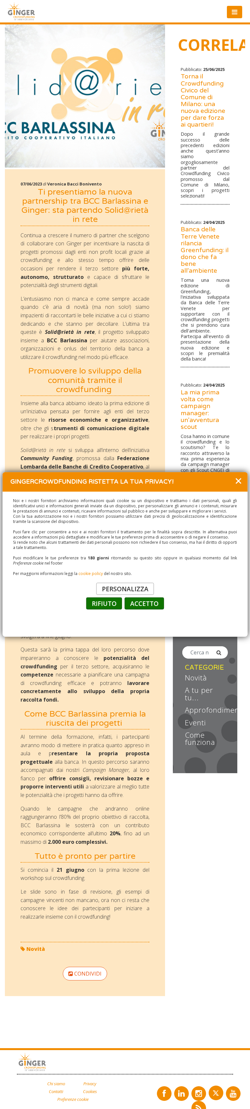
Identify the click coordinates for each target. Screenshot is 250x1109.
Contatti (56, 1091)
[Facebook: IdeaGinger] (164, 1093)
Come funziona (200, 739)
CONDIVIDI (87, 973)
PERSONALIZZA (125, 588)
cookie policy (90, 573)
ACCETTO (144, 603)
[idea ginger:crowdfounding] (33, 1062)
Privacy (89, 1084)
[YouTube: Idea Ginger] (233, 1093)
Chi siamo (56, 1084)
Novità (35, 948)
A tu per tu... (199, 694)
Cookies (90, 1091)
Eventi (195, 722)
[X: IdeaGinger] (216, 1093)
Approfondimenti (206, 710)
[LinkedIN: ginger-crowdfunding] (181, 1093)
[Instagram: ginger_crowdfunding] (198, 1093)
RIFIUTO (104, 603)
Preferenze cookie (73, 1099)
